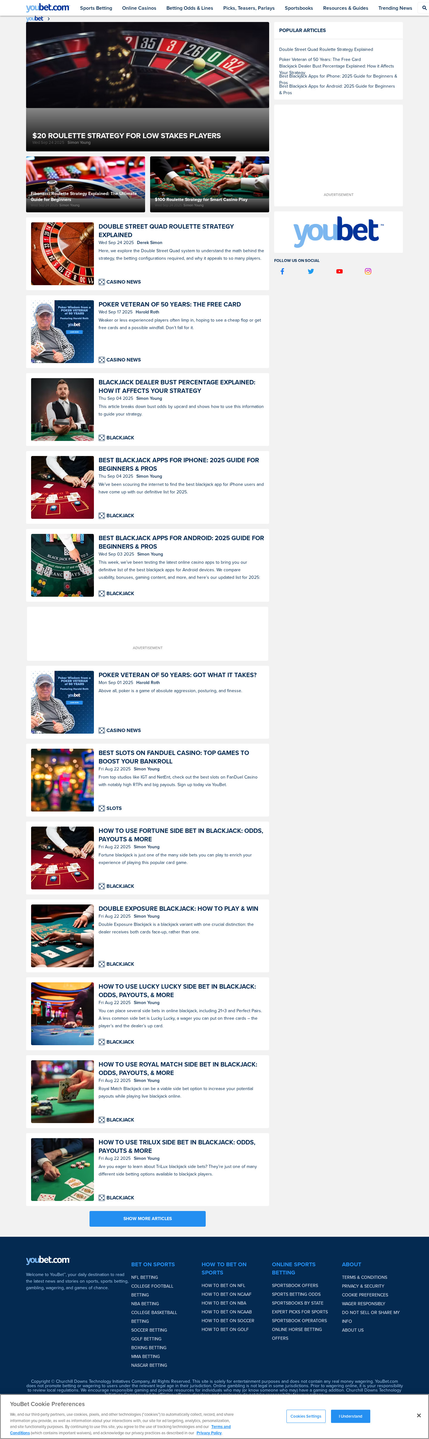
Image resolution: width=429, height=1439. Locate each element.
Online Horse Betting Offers (297, 1334)
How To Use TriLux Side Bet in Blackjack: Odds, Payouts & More (177, 1146)
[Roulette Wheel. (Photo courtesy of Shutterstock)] (62, 253)
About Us (353, 1330)
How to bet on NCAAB (227, 1312)
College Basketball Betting (154, 1317)
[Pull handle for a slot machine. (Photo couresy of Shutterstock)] (62, 780)
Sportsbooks (299, 8)
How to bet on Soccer (228, 1320)
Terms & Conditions (364, 1277)
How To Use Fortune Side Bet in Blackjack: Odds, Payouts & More (181, 835)
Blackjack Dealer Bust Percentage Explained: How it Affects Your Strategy (177, 386)
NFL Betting (144, 1277)
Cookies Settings (306, 1416)
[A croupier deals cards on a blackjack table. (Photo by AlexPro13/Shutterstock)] (62, 487)
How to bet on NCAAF (227, 1294)
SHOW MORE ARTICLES (147, 1218)
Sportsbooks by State (297, 1303)
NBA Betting (145, 1304)
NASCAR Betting (149, 1365)
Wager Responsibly (363, 1304)
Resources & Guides (345, 8)
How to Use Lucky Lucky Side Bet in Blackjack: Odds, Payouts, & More (177, 990)
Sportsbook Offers (295, 1285)
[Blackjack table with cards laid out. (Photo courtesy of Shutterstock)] (62, 1169)
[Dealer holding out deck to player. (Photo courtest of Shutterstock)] (62, 409)
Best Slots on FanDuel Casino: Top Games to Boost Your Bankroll (174, 757)
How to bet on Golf (225, 1329)
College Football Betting (152, 1290)
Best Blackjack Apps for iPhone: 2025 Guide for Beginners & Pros (179, 464)
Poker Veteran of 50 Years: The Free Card (170, 304)
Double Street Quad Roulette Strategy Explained (166, 230)
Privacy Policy (209, 1433)
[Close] (419, 1415)
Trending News (395, 8)
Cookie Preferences (365, 1295)
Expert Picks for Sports (300, 1312)
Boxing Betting (148, 1347)
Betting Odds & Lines (189, 8)
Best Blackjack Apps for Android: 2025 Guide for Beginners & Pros (181, 542)
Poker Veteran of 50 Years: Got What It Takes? (178, 675)
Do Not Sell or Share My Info (371, 1317)
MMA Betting (145, 1356)
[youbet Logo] (48, 8)
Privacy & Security (363, 1286)
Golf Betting (146, 1339)
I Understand (351, 1416)
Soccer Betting (149, 1330)
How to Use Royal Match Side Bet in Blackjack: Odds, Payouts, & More (178, 1068)
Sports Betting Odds (296, 1294)
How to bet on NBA (224, 1303)
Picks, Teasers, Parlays (249, 8)
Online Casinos (139, 8)
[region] (214, 1416)
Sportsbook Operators (299, 1320)
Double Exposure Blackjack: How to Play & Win (178, 908)
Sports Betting (96, 8)
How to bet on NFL (223, 1285)
